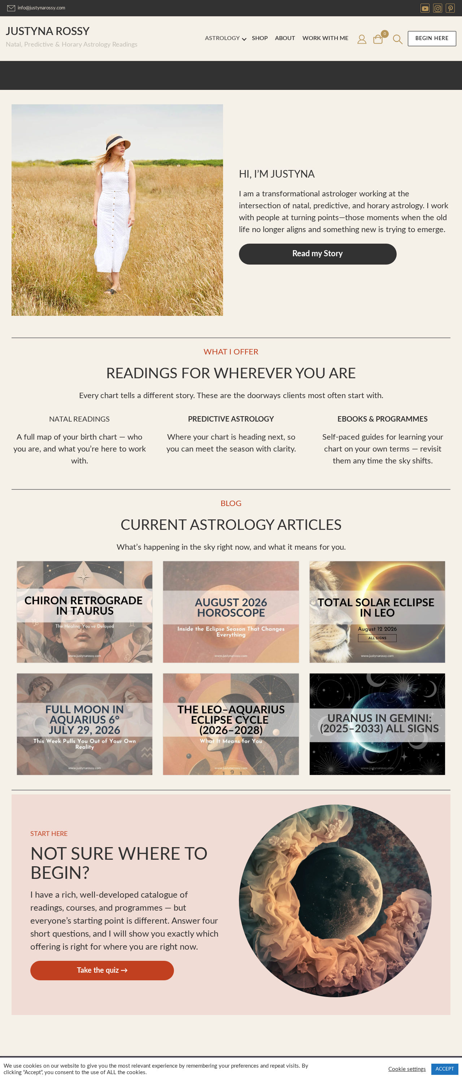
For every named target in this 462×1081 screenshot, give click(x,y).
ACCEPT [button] (445, 1069)
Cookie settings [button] (407, 1069)
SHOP (260, 38)
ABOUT (285, 38)
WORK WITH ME (325, 38)
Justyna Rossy (48, 31)
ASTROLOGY (222, 38)
